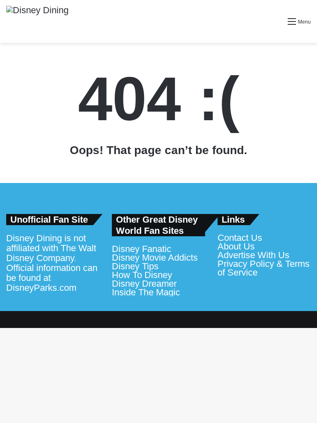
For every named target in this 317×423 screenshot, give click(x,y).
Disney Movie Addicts (155, 257)
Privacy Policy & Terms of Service (264, 268)
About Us (236, 246)
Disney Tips (135, 266)
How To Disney (142, 275)
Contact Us (240, 238)
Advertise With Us (253, 255)
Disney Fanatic (141, 249)
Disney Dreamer (144, 283)
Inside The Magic (146, 292)
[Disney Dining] (37, 21)
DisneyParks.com (41, 288)
